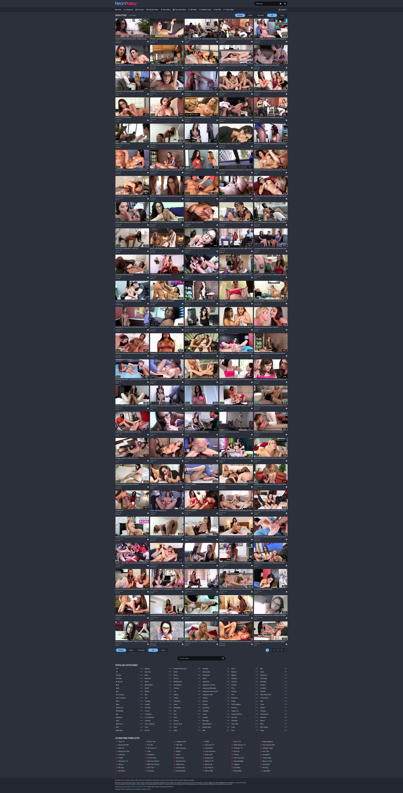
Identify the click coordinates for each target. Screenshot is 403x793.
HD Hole (121, 768)
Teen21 (152, 593)
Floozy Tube (151, 742)
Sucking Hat (209, 758)
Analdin (221, 200)
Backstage (119, 711)
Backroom (119, 708)
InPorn (186, 514)
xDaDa (178, 751)
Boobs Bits (237, 771)
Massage (206, 721)
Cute (146, 727)
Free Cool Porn (239, 758)
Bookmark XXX (123, 745)
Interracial (206, 675)
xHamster (118, 42)
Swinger (263, 691)
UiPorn (152, 488)
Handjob (205, 669)
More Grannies (181, 748)
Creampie (148, 714)
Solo (233, 730)
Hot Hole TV (209, 768)
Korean (205, 704)
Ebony (176, 675)
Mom (233, 669)
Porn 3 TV (237, 742)
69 (117, 672)
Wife (261, 724)
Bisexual (147, 678)
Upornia (221, 95)
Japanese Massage (209, 688)
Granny (176, 721)
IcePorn (256, 593)
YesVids (117, 331)
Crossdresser (149, 717)
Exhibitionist (178, 682)
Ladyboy (205, 711)
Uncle (262, 704)
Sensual (234, 717)
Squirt (262, 672)
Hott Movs (266, 755)
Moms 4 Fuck (267, 761)
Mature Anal (207, 727)
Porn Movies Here (269, 745)
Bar (117, 714)
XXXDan (187, 226)
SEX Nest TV (238, 748)
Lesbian (205, 717)
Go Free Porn (151, 758)
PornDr (221, 69)
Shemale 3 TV (123, 761)
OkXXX (256, 173)
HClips (186, 69)
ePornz (120, 764)
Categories (128, 10)
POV (232, 695)
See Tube (266, 751)
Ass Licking (120, 695)
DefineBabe (153, 645)
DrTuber (117, 593)
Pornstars (139, 10)
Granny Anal (178, 724)
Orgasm (234, 678)
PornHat (256, 95)
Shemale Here (181, 761)
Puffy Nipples (236, 704)
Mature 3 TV (209, 761)
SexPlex (152, 42)
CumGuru (121, 755)
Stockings (263, 678)
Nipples (233, 675)
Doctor (147, 730)
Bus (146, 695)
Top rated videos (179, 10)
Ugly (261, 701)
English (282, 10)
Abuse (149, 789)
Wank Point (180, 764)
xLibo (149, 751)
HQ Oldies (237, 768)
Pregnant (234, 698)
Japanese (206, 682)
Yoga (262, 730)
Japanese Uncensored (210, 691)
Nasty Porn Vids (124, 751)
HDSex (186, 278)
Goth (175, 717)
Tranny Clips (228, 10)
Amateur (119, 678)
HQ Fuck (237, 751)
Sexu (151, 409)
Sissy (233, 727)
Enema (176, 678)
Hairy (175, 730)
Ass (117, 691)
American (119, 682)
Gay (175, 711)
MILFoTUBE (209, 771)
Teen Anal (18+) (265, 695)
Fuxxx (151, 619)
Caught (147, 704)
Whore (262, 721)
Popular (240, 15)
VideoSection (258, 304)
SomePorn (118, 488)
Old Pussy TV (209, 745)
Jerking (205, 698)
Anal (117, 685)
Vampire (263, 711)
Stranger (263, 682)
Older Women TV (240, 745)
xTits (151, 95)
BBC (117, 727)
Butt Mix (217, 10)
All (272, 15)
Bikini (146, 675)
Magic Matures (268, 742)
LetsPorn (187, 304)
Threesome (264, 698)
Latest (250, 15)
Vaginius (237, 764)
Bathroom (119, 724)
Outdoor (234, 682)
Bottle (147, 688)
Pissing (233, 691)
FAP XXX (179, 745)
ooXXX (186, 42)
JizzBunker (188, 147)
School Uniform (236, 714)
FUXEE (120, 758)
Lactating (206, 708)
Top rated (260, 15)
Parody (233, 685)
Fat (175, 691)
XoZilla (256, 331)
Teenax (236, 755)
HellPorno (153, 173)
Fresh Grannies (210, 751)
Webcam (263, 717)
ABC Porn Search (153, 764)
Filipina (176, 695)
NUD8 (207, 742)
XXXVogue (257, 69)
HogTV (117, 121)
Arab (117, 688)
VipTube (221, 357)
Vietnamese (264, 714)
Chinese (147, 708)
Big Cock (148, 672)
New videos (165, 10)
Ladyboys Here (181, 742)
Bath (117, 721)
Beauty (147, 669)
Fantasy (176, 688)
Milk (204, 730)
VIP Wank (192, 10)
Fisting (176, 698)
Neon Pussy (126, 4)
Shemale (234, 721)
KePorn (117, 200)
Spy (261, 669)
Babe (117, 704)
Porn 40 (150, 745)
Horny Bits (266, 764)
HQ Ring (265, 768)
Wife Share (264, 727)
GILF (175, 714)
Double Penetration (180, 669)
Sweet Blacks (180, 771)
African (118, 675)
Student (263, 685)
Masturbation (207, 724)
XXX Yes (121, 748)
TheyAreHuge (119, 304)
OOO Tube (150, 768)
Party (233, 688)
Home (118, 10)
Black (147, 682)
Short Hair (234, 724)
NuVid (255, 462)
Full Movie (177, 701)
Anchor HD (208, 755)
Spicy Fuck (208, 764)
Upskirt (262, 708)
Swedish (263, 688)
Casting (147, 701)
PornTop (221, 42)
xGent (178, 755)
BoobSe (221, 540)
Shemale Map (238, 761)
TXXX (220, 278)
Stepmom (263, 675)
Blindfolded (148, 685)
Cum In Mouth (150, 724)
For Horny (150, 771)
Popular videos (152, 10)
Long (282, 15)
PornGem (256, 42)
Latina (205, 714)
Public (233, 701)
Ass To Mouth (121, 698)
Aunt (117, 701)
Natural (233, 672)
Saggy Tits (235, 711)
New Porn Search (153, 761)
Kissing (205, 701)
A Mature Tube (205, 10)
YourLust (256, 147)
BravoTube (257, 357)
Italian (205, 678)
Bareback (119, 717)
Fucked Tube (180, 768)
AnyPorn (221, 252)
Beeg (255, 488)
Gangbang (177, 708)
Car (146, 698)
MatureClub (188, 95)
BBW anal (119, 730)
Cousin (147, 711)
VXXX (220, 514)
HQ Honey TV (152, 748)
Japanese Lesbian (209, 685)
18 (117, 669)
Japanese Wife (208, 695)
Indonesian (206, 672)
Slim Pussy (180, 758)
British (147, 691)
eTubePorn (151, 755)
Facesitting (177, 685)
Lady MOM (266, 771)
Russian (234, 708)
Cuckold (147, 721)
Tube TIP (121, 742)
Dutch (176, 672)
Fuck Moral (209, 748)
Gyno (175, 727)
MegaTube (257, 540)
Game (176, 704)
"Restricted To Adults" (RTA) (138, 786)
